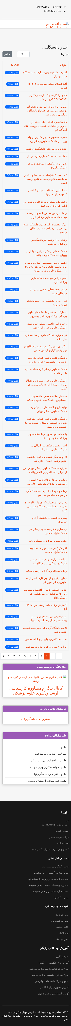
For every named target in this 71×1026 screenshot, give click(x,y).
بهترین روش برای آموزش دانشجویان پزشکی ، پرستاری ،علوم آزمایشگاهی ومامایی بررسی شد (47, 110)
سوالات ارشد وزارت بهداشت (50, 753)
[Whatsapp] (3, 9)
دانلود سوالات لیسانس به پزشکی (48, 760)
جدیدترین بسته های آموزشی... (35, 719)
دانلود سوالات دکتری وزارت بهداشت (46, 767)
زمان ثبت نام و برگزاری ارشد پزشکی (46, 570)
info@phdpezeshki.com (55, 11)
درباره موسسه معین (59, 837)
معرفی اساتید (62, 831)
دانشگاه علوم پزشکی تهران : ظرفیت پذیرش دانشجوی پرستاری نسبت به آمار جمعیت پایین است (45, 422)
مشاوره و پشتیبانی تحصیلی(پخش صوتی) (49, 885)
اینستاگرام (64, 933)
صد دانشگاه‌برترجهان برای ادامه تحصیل (45, 639)
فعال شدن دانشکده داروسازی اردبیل (47, 156)
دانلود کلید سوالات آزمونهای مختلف (47, 780)
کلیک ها (15, 65)
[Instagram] (9, 9)
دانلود (63, 747)
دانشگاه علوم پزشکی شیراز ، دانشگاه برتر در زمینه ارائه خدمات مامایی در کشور (46, 384)
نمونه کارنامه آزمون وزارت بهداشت (51, 873)
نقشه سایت (63, 843)
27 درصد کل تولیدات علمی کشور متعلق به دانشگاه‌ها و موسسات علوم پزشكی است (45, 179)
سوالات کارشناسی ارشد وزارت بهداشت (49, 969)
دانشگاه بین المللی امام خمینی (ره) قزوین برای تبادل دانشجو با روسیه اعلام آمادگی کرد (45, 126)
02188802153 (59, 7)
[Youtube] (19, 9)
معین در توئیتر (62, 915)
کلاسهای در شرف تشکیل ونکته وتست (50, 849)
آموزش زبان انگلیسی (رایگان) (54, 963)
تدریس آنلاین (62, 956)
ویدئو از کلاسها (61, 897)
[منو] (4, 25)
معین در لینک (62, 939)
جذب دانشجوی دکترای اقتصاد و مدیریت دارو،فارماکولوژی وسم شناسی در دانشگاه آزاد (45, 593)
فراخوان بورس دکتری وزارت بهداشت (46, 646)
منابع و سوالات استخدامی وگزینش (52, 981)
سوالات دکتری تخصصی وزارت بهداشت (50, 975)
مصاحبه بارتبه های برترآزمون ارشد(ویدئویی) (47, 879)
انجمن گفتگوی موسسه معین (55, 866)
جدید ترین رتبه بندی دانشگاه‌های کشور (46, 148)
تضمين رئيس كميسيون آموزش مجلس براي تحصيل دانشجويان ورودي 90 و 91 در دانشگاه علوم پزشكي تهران (46, 266)
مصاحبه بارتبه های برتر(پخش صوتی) (51, 891)
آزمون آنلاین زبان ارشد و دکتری (53, 993)
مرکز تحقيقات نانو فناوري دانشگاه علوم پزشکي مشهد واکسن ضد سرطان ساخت (45, 228)
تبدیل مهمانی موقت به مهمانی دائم (48, 540)
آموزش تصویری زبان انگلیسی (54, 987)
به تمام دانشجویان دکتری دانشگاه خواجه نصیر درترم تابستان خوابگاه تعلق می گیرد (45, 506)
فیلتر (7, 54)
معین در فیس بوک (60, 921)
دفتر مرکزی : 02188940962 (55, 825)
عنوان (63, 65)
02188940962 (42, 7)
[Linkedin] (14, 9)
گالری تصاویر (62, 927)
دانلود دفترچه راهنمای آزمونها (50, 774)
